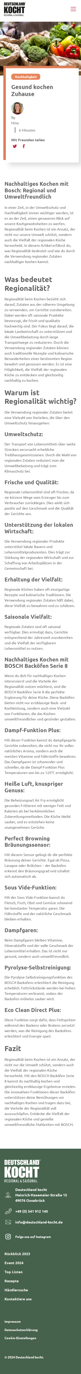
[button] (72, 9)
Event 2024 (13, 1262)
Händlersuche (16, 1289)
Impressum (12, 1321)
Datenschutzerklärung (21, 1330)
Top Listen (13, 1271)
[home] (15, 9)
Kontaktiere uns (18, 1298)
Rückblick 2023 (17, 1253)
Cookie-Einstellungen (20, 1338)
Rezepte (11, 1280)
